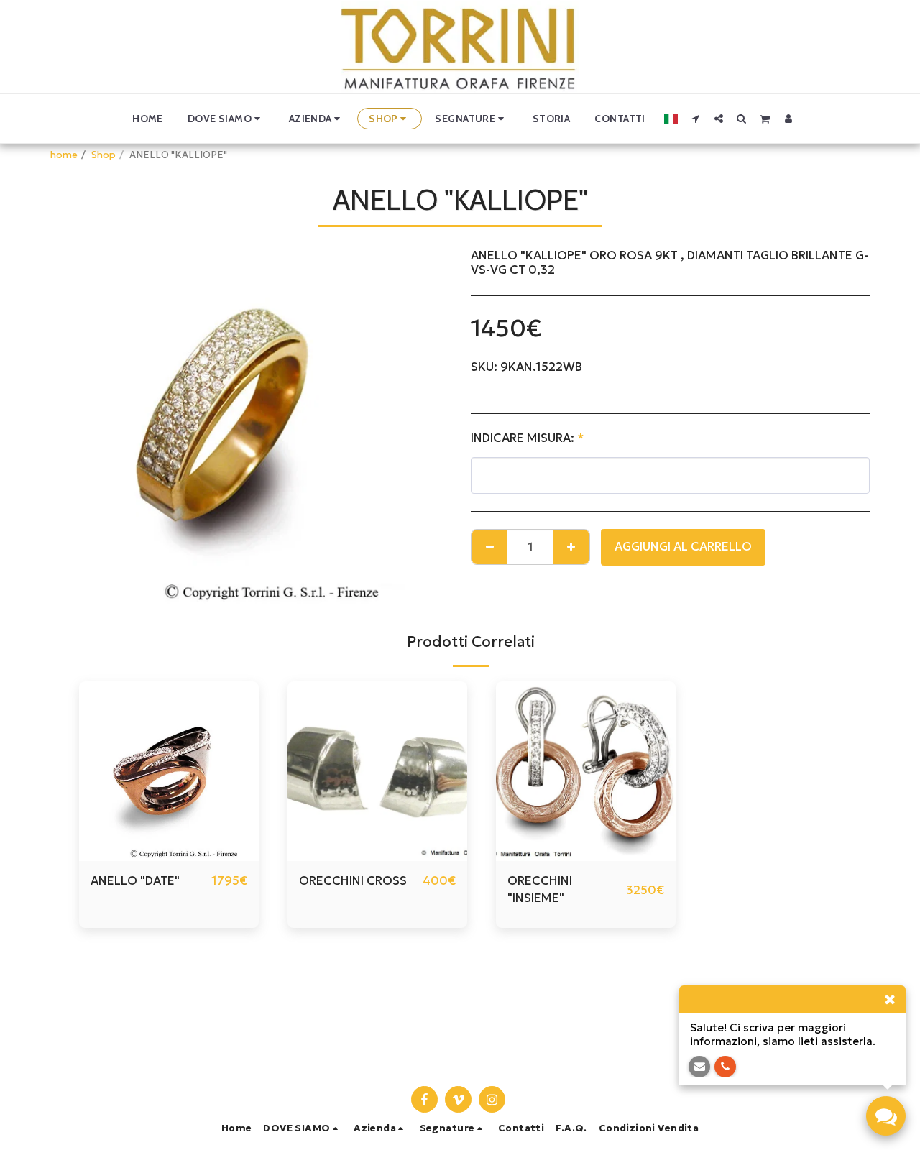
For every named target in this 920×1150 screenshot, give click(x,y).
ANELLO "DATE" (135, 880)
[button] (226, 118)
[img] (377, 771)
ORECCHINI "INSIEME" (539, 889)
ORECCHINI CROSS (353, 880)
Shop (103, 155)
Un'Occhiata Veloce (169, 854)
